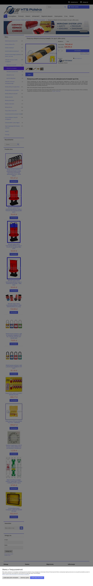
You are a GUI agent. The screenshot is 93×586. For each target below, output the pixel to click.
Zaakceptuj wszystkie (37, 577)
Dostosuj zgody (25, 577)
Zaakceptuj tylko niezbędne (10, 577)
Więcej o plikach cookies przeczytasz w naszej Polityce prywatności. (15, 574)
